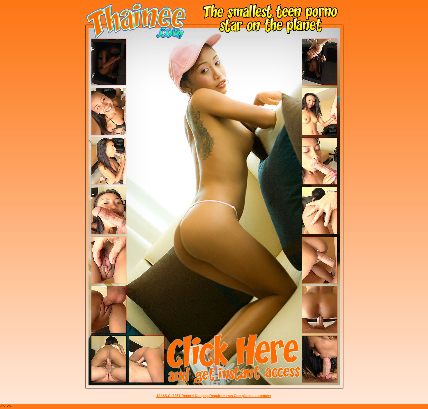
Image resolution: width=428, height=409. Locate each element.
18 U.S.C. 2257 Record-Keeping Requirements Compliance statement (213, 396)
